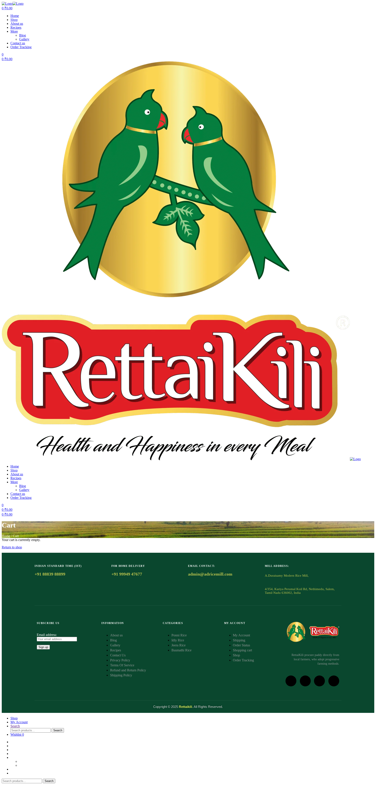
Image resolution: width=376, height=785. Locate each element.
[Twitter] (333, 680)
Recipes (15, 27)
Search (57, 730)
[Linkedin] (319, 680)
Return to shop (12, 547)
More (14, 31)
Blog (22, 35)
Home (14, 16)
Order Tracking (21, 47)
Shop (14, 20)
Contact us (17, 43)
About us (16, 23)
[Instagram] (305, 680)
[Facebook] (290, 680)
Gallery (24, 39)
